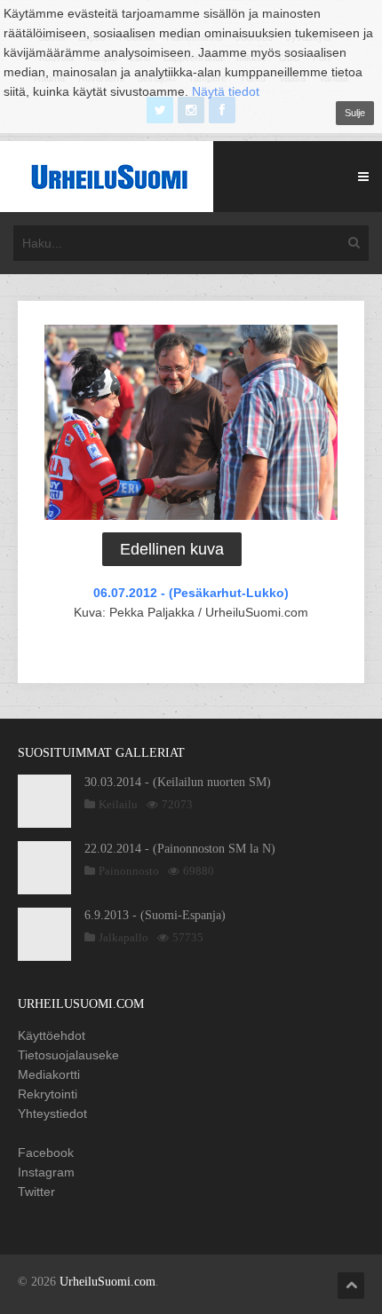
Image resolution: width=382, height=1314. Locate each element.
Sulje (355, 112)
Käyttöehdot (51, 1035)
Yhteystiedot (52, 1113)
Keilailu (118, 804)
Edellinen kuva (172, 549)
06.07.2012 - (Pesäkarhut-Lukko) (191, 593)
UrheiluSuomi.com (107, 1281)
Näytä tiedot (225, 91)
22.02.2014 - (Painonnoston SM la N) (179, 848)
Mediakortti (49, 1074)
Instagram (46, 1172)
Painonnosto (129, 870)
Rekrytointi (47, 1094)
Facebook (46, 1152)
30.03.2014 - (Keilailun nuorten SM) (177, 782)
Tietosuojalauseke (68, 1055)
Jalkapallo (123, 937)
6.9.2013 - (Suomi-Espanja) (155, 915)
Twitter (36, 1191)
